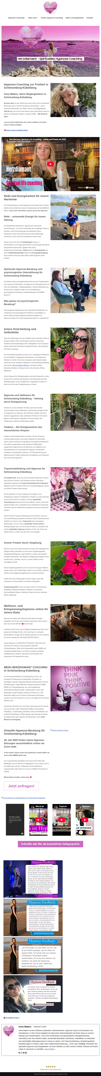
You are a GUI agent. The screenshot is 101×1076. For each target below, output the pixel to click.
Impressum (53, 1074)
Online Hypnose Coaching (52, 18)
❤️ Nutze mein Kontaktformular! (16, 130)
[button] (37, 17)
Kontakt (89, 18)
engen (16, 573)
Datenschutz (60, 1074)
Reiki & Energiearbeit (75, 18)
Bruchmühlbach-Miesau (21, 365)
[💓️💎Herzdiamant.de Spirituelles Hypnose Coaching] (50, 8)
